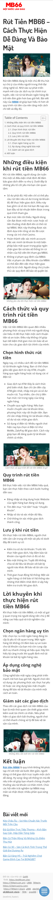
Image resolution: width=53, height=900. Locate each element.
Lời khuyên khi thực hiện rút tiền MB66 (26, 139)
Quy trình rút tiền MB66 (24, 132)
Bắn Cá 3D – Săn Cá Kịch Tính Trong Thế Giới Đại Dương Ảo (25, 848)
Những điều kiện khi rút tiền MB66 (24, 122)
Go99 (25, 876)
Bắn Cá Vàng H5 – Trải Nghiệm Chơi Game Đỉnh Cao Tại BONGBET (22, 857)
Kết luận (11, 153)
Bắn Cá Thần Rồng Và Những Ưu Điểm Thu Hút (24, 840)
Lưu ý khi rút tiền (20, 136)
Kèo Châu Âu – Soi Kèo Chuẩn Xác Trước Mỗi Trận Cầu (25, 822)
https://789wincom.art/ (14, 882)
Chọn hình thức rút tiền (23, 129)
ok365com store (11, 892)
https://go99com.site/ (19, 879)
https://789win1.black (14, 888)
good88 (32, 892)
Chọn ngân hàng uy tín (23, 143)
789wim (36, 882)
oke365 (36, 888)
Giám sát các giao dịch (23, 149)
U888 (29, 882)
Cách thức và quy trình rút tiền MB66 (25, 126)
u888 (28, 888)
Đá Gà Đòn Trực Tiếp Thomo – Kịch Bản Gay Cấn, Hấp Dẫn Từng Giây (25, 831)
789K (24, 892)
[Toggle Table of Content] (42, 118)
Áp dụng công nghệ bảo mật (26, 146)
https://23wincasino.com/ (15, 885)
